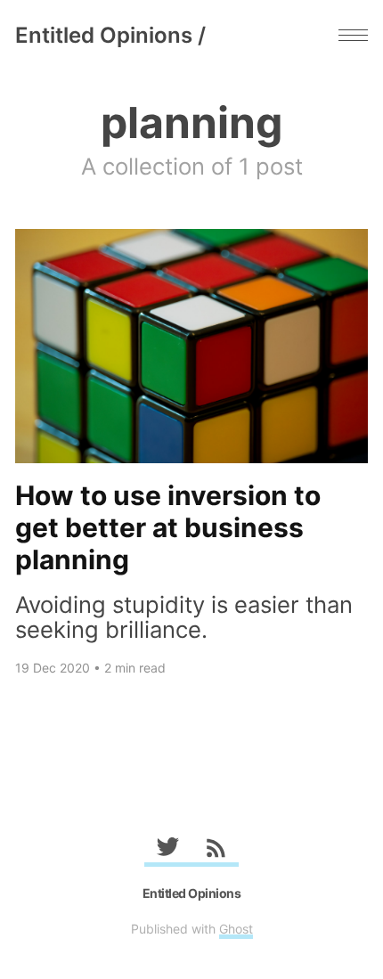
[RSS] (215, 850)
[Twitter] (168, 850)
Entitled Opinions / (110, 35)
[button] (353, 35)
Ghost (236, 928)
